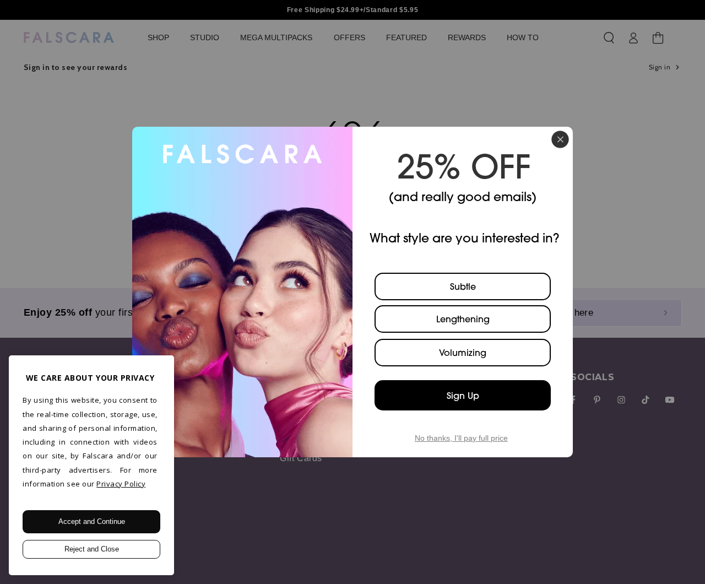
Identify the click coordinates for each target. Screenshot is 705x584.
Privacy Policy (120, 484)
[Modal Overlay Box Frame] (352, 292)
